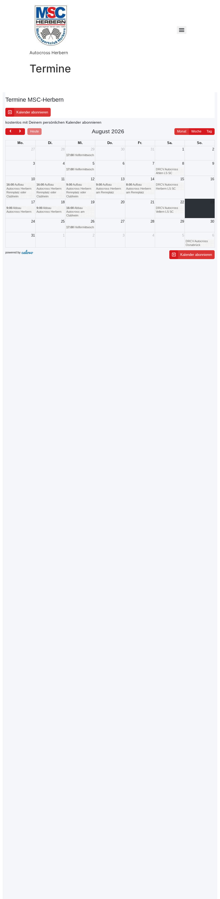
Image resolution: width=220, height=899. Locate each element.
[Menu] (181, 30)
